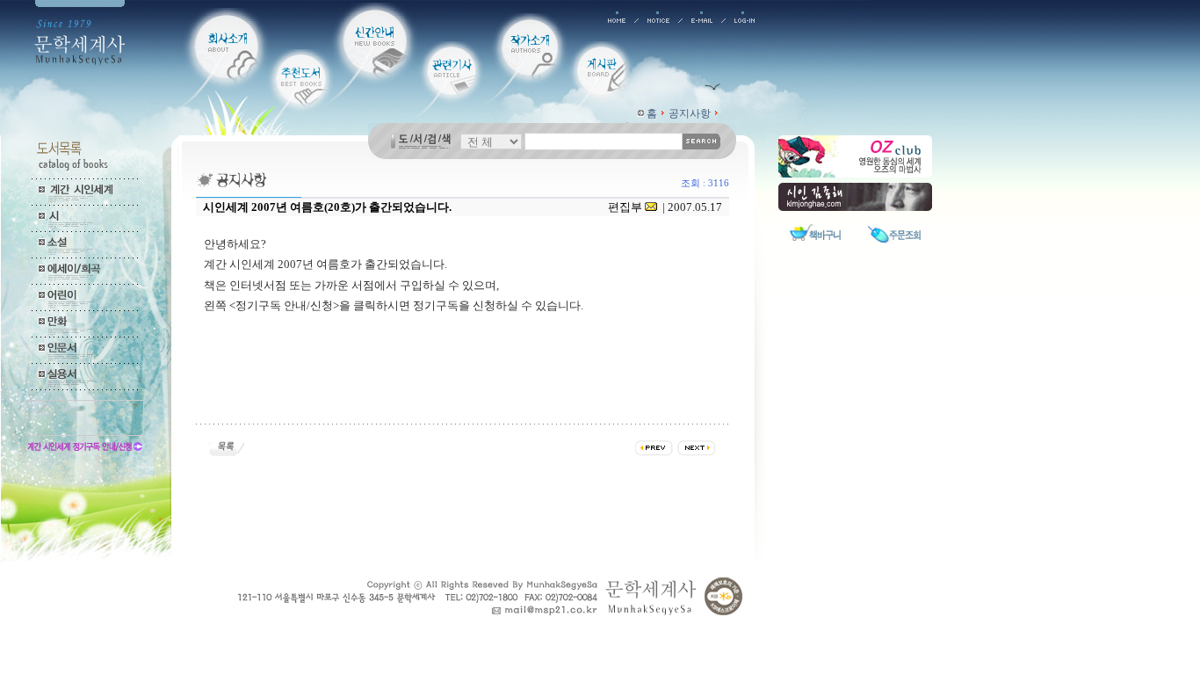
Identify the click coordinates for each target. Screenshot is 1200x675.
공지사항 (690, 113)
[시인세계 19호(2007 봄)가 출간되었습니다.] (696, 446)
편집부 (625, 207)
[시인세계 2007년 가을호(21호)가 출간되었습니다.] (654, 446)
